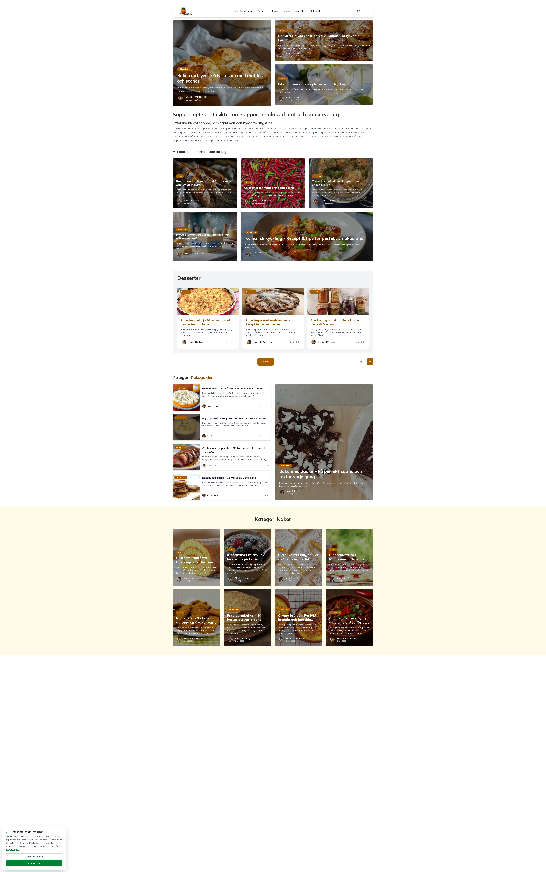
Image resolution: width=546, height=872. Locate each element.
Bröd (180, 176)
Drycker (283, 78)
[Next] (370, 361)
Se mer (265, 361)
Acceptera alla (34, 863)
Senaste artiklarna (243, 11)
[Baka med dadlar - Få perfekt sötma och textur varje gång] (324, 442)
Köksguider (316, 11)
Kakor (275, 11)
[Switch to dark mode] (365, 11)
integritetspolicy (13, 849)
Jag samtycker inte (34, 856)
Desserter (263, 11)
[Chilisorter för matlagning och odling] (273, 183)
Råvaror (249, 182)
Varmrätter (300, 11)
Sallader (317, 176)
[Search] (358, 11)
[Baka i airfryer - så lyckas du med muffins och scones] (222, 63)
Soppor (286, 11)
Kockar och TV (285, 30)
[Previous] (361, 361)
